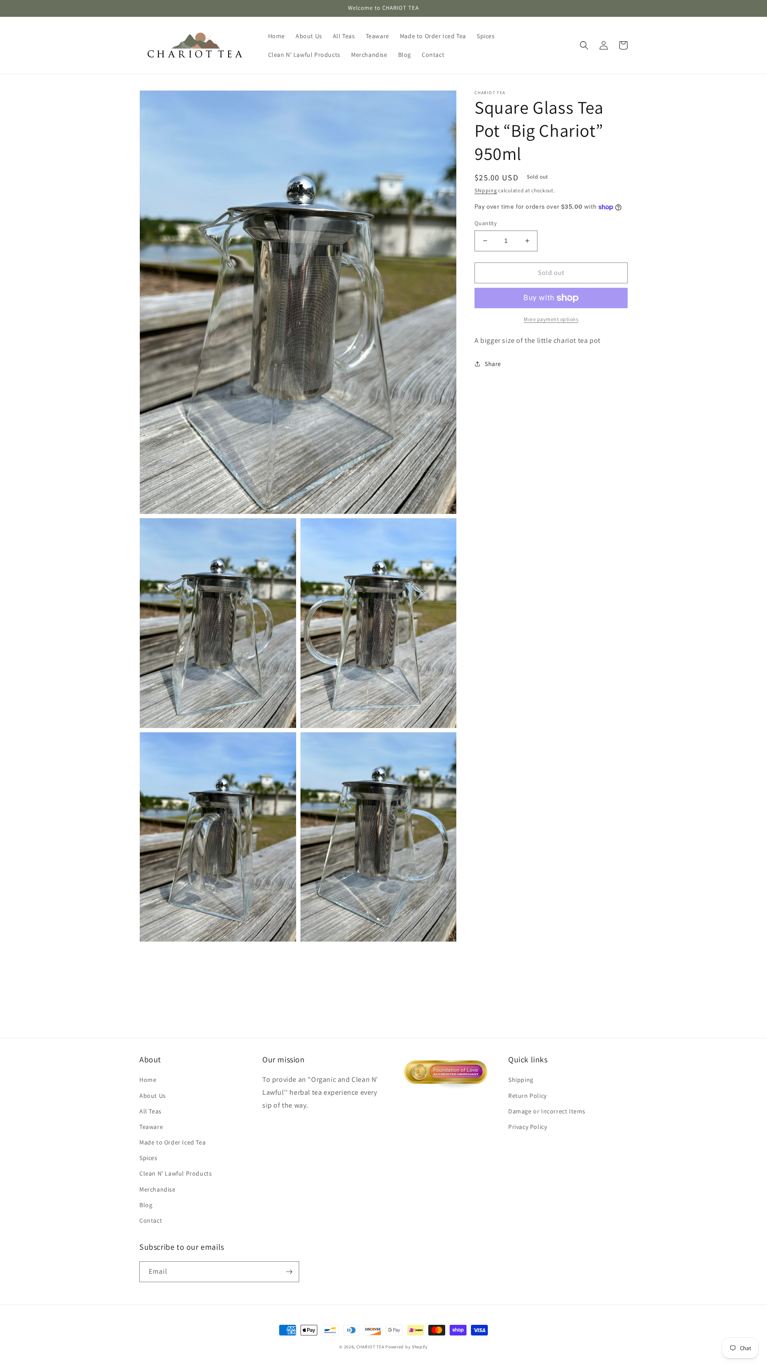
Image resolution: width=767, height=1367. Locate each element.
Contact (150, 1220)
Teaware (151, 1127)
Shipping (485, 190)
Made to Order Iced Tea (172, 1142)
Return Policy (527, 1096)
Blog (145, 1205)
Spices (148, 1158)
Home (147, 1080)
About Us (152, 1096)
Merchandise (157, 1189)
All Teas (150, 1111)
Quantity (485, 223)
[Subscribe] (289, 1271)
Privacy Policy (527, 1127)
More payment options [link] (551, 319)
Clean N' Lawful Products (175, 1173)
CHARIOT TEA (370, 1347)
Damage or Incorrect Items (546, 1111)
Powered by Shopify (406, 1347)
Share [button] (493, 364)
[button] (584, 45)
